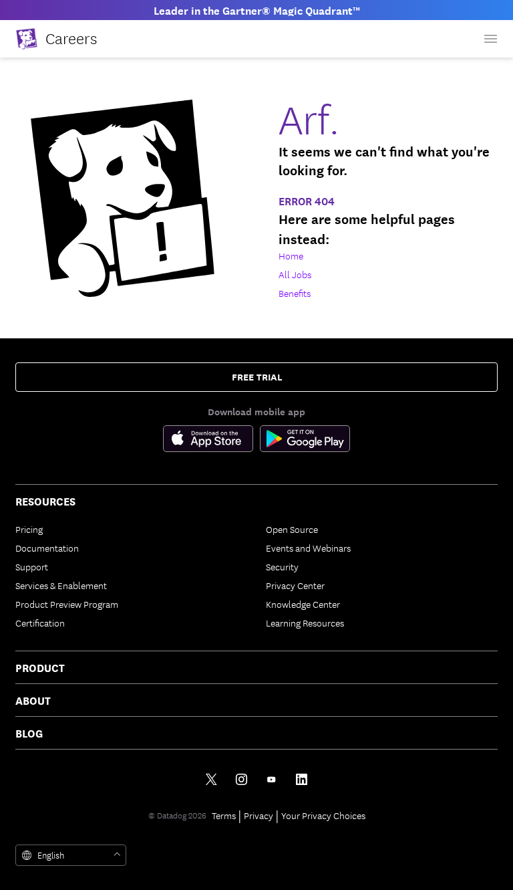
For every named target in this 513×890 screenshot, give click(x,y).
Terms (224, 815)
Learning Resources (305, 622)
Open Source (292, 529)
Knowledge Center (303, 603)
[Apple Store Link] (211, 441)
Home (291, 255)
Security (282, 566)
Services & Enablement (61, 585)
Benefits (295, 293)
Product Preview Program (66, 603)
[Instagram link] (241, 779)
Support (31, 566)
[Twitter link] (211, 779)
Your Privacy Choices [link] (323, 815)
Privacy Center (295, 585)
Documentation (47, 547)
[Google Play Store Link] (305, 441)
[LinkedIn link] (301, 779)
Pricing (29, 529)
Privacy (258, 815)
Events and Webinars (308, 547)
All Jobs (295, 274)
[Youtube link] (271, 779)
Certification (40, 622)
